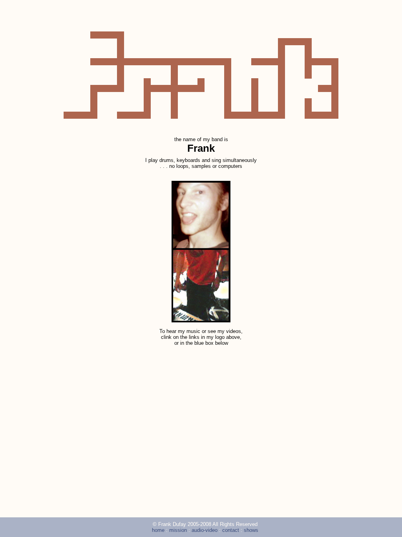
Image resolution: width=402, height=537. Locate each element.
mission (147, 75)
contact (254, 75)
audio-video (201, 75)
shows (309, 75)
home (92, 75)
